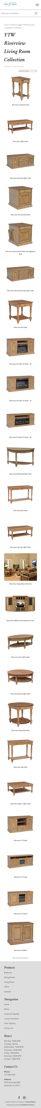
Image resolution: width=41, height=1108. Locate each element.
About (6, 1009)
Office (6, 987)
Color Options (10, 1023)
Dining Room (9, 977)
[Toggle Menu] (37, 5)
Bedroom (8, 972)
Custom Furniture (11, 1018)
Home (6, 25)
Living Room (9, 982)
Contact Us (8, 1028)
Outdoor (7, 991)
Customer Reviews (11, 1014)
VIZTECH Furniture (27, 1105)
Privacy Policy (30, 1102)
